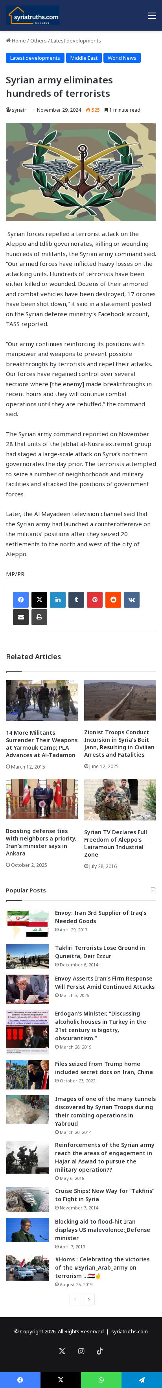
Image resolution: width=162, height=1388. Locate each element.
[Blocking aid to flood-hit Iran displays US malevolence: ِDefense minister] (27, 1230)
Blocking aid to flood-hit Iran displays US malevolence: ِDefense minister (102, 1230)
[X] (39, 600)
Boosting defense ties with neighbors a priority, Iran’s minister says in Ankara (41, 842)
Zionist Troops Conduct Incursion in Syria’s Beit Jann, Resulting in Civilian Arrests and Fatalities (119, 743)
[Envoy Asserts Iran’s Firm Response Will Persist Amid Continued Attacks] (27, 989)
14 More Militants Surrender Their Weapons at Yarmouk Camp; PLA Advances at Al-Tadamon (41, 744)
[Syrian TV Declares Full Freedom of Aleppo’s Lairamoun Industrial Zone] (120, 800)
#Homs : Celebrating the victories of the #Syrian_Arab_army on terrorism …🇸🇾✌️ (102, 1267)
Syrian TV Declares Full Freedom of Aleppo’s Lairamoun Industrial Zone (115, 843)
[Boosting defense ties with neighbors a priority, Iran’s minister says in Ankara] (42, 799)
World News (122, 57)
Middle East (84, 57)
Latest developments (76, 40)
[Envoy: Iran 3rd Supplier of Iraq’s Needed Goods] (27, 923)
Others (38, 40)
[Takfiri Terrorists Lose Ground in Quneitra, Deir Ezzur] (27, 956)
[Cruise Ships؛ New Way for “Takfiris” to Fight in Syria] (27, 1199)
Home (18, 40)
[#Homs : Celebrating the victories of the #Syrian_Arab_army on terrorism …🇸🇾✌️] (27, 1268)
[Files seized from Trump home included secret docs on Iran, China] (27, 1074)
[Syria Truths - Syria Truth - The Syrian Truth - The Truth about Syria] (32, 15)
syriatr (19, 110)
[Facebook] (21, 600)
